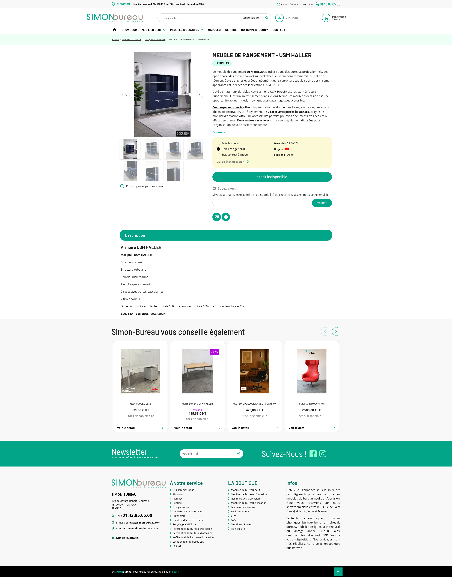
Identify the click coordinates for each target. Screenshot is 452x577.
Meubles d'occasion (185, 29)
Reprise (231, 29)
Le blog (177, 546)
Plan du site (238, 528)
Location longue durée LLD (188, 541)
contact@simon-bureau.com (297, 4)
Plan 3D (177, 498)
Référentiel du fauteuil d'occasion (193, 533)
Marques (214, 29)
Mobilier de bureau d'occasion (249, 494)
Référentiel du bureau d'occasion (192, 528)
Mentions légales (241, 524)
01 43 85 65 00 (330, 4)
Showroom (129, 29)
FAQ (233, 520)
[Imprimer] (226, 217)
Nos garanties (181, 507)
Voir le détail (126, 428)
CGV (233, 516)
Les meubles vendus (243, 507)
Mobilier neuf (152, 29)
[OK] (237, 453)
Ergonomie (179, 516)
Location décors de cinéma (188, 520)
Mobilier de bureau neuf (245, 490)
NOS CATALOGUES (127, 538)
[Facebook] (313, 453)
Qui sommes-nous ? (254, 29)
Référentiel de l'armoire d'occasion (193, 537)
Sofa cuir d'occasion (312, 403)
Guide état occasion (231, 162)
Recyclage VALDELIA (184, 524)
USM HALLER (222, 63)
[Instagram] (322, 453)
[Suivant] (199, 94)
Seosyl (176, 571)
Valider (322, 203)
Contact (279, 29)
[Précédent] (126, 94)
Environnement (240, 511)
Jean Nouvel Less (140, 403)
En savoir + (218, 132)
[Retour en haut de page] (338, 571)
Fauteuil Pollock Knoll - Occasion (254, 403)
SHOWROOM (123, 4)
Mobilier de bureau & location (248, 502)
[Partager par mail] (216, 217)
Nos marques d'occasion (245, 498)
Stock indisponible (272, 176)
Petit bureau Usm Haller (197, 403)
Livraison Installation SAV (187, 511)
